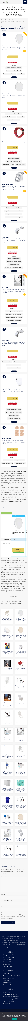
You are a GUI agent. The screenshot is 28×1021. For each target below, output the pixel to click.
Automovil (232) (7, 982)
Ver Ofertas (13, 65)
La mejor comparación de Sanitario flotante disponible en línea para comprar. (7, 704)
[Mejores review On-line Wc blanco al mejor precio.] (7, 833)
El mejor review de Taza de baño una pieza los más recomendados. (7, 738)
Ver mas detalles (18, 550)
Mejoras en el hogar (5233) (10, 999)
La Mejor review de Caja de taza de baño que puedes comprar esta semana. (21, 773)
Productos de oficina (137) (10, 994)
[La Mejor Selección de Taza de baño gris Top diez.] (20, 849)
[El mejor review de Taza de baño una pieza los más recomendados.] (7, 731)
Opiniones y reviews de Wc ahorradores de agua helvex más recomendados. (7, 670)
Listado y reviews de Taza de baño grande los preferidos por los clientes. (20, 620)
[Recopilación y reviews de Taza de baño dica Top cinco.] (7, 849)
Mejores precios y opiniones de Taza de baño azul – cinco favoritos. (20, 790)
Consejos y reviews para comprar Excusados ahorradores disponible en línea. (7, 653)
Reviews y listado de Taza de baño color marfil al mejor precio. (20, 823)
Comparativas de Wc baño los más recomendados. (20, 839)
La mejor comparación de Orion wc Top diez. (7, 823)
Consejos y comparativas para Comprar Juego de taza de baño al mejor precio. (7, 807)
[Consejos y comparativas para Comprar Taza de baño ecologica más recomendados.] (20, 646)
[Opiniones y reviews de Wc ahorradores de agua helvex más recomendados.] (7, 663)
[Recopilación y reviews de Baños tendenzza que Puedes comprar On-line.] (7, 630)
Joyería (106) (6, 992)
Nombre (3, 894)
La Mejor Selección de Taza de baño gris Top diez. (21, 855)
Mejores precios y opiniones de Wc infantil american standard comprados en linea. (7, 620)
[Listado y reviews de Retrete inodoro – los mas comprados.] (20, 663)
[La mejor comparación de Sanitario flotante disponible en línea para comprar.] (7, 697)
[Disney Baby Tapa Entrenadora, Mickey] (19, 132)
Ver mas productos (6, 513)
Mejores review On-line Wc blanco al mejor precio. (7, 839)
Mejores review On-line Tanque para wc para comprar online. (21, 806)
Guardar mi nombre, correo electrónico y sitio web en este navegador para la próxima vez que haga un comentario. (13, 916)
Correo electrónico (6, 900)
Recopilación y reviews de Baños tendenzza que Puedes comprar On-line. (7, 636)
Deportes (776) (7, 962)
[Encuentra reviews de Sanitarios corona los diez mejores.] (7, 680)
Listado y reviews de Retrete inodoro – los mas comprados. (20, 669)
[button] (25, 2)
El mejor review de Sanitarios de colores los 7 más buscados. (7, 789)
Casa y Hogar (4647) (9, 955)
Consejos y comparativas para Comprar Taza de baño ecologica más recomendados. (20, 653)
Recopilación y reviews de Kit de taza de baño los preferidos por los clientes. (20, 687)
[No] (26, 1016)
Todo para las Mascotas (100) (11, 996)
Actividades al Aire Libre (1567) (11, 975)
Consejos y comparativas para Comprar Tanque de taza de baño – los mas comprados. (7, 721)
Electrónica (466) (8, 966)
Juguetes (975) (7, 959)
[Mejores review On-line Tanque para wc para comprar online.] (20, 799)
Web (2, 907)
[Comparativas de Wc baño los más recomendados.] (20, 833)
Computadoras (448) (9, 978)
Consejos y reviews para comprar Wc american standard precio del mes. (20, 721)
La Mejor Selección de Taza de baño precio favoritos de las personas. (20, 738)
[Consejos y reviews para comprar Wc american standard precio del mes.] (20, 714)
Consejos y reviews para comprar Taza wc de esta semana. (20, 704)
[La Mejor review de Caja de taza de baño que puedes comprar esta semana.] (20, 765)
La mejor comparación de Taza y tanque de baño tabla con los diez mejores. (7, 773)
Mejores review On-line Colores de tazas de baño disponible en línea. (20, 636)
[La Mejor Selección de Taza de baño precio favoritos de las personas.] (20, 731)
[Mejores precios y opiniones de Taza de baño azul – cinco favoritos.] (20, 782)
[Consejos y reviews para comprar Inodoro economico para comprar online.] (7, 748)
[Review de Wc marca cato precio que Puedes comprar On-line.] (20, 748)
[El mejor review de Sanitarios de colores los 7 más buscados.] (7, 782)
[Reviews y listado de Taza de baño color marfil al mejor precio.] (20, 817)
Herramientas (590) (8, 1001)
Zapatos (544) (7, 964)
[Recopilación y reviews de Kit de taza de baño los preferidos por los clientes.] (20, 680)
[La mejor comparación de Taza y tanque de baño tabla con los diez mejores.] (7, 765)
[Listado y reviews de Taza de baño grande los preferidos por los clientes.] (20, 613)
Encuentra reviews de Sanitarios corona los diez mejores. (7, 687)
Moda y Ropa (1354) (8, 957)
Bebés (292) (6, 980)
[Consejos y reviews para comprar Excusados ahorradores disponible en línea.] (7, 646)
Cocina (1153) (7, 973)
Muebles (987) (7, 1003)
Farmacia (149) (7, 985)
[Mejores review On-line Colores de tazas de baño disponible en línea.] (20, 630)
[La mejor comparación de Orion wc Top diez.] (7, 817)
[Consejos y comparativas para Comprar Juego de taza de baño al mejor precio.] (7, 799)
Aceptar (14, 1018)
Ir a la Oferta (12, 57)
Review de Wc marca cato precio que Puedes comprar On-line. (20, 755)
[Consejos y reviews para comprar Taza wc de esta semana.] (20, 697)
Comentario (4, 876)
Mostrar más (14, 77)
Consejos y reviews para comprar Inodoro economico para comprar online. (7, 755)
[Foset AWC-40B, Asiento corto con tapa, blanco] (19, 86)
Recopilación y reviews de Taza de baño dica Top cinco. (7, 855)
